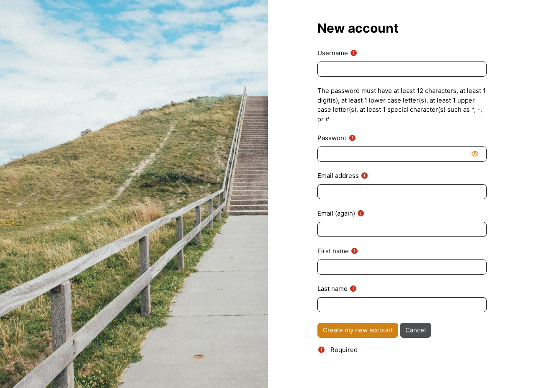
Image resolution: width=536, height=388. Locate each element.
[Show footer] (515, 367)
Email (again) (336, 213)
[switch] (476, 154)
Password (332, 138)
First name (333, 251)
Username (332, 53)
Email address (338, 176)
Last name (332, 289)
